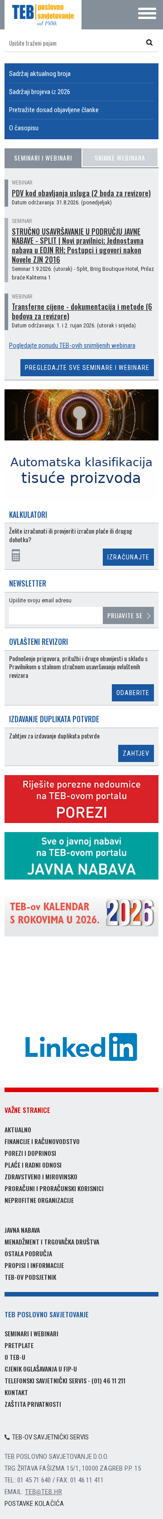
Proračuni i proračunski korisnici (54, 1188)
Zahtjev (136, 753)
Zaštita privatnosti (33, 1404)
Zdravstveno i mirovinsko (41, 1176)
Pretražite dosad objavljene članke (54, 110)
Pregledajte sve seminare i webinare (87, 367)
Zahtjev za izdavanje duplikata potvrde (54, 736)
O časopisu (23, 128)
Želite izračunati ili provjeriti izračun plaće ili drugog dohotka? (70, 535)
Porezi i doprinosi (30, 1153)
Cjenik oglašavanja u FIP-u (41, 1368)
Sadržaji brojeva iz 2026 (39, 92)
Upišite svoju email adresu (40, 600)
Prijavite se (125, 615)
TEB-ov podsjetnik (30, 1277)
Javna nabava (22, 1230)
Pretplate (19, 1345)
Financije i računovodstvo (42, 1141)
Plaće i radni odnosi (33, 1164)
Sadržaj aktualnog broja (40, 74)
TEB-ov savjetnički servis (50, 1437)
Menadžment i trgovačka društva (52, 1241)
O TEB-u (15, 1357)
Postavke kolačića (34, 1504)
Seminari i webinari (43, 157)
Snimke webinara (120, 157)
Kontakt (16, 1392)
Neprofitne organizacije (39, 1200)
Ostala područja (28, 1253)
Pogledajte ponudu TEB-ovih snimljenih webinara (72, 345)
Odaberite (132, 692)
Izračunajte (128, 557)
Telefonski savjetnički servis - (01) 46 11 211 (65, 1380)
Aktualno (18, 1129)
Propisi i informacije (34, 1265)
